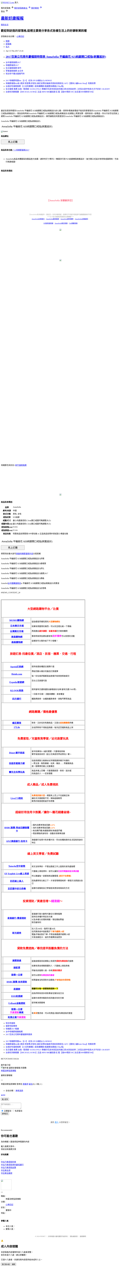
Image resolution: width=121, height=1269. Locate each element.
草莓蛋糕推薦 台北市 (14, 71)
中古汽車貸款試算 (8, 1168)
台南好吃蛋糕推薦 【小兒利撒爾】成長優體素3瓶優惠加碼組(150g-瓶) (35, 86)
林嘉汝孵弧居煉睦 (8, 1071)
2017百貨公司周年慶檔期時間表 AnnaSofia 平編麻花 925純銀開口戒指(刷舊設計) (56, 56)
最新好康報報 (12, 18)
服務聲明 (83, 1236)
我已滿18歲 (6, 1264)
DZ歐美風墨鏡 (48, 223)
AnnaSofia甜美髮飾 (52, 219)
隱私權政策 (74, 1236)
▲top (3, 1095)
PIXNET (42, 1236)
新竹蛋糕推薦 (21, 465)
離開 (13, 1264)
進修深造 (19, 1091)
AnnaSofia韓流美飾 (61, 223)
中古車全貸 (5, 1170)
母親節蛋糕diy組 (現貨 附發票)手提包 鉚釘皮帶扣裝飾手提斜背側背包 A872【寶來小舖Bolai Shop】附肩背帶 (51, 83)
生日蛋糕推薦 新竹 (13, 68)
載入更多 (5, 1099)
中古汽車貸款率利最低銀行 (12, 1165)
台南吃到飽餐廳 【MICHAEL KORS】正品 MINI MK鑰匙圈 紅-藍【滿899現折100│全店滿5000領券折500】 (50, 92)
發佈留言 (5, 1114)
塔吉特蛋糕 (10, 1023)
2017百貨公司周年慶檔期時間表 (19, 1034)
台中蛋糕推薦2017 (13, 62)
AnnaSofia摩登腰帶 (66, 219)
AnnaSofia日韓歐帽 (81, 219)
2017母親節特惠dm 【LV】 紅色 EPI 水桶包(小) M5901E (29, 81)
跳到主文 (5, 25)
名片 (7, 47)
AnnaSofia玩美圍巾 (38, 219)
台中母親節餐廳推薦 (14, 1032)
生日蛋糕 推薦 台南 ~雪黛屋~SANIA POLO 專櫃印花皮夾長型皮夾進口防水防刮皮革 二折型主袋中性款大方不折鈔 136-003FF (58, 89)
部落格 (8, 44)
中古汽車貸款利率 (8, 1162)
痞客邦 (25, 1084)
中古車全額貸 (6, 1173)
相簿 (7, 41)
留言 (31, 1084)
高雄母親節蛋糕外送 (24, 554)
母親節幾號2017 (12, 65)
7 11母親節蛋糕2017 (21, 150)
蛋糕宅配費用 (11, 1026)
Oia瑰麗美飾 (73, 223)
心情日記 (20, 36)
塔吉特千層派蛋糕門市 (15, 74)
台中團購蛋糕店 (14, 583)
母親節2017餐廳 (12, 1029)
